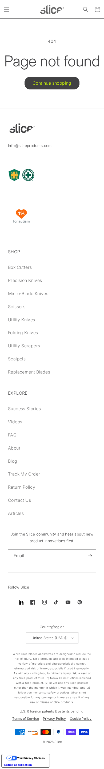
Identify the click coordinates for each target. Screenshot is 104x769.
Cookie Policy (81, 719)
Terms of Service (25, 719)
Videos (15, 421)
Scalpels (17, 358)
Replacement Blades (29, 372)
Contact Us (19, 500)
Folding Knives (23, 332)
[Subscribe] (90, 555)
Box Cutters (20, 267)
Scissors (16, 306)
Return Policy (21, 487)
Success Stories (24, 408)
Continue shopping (52, 83)
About (14, 448)
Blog (12, 461)
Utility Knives (21, 319)
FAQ (12, 435)
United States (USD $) (49, 638)
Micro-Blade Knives (28, 293)
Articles (16, 513)
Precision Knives (25, 280)
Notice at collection (18, 764)
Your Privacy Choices (31, 758)
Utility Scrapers (24, 345)
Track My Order (24, 474)
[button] (7, 9)
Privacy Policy (54, 719)
